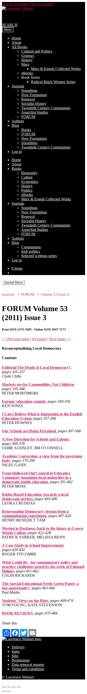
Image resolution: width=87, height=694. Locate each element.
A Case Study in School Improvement (32, 545)
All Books (19, 47)
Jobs (15, 656)
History (27, 60)
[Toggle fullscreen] (13, 686)
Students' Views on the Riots (25, 601)
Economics (29, 182)
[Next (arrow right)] (9, 691)
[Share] (9, 686)
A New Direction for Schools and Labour (35, 439)
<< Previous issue (15, 339)
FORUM (28, 117)
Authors (18, 121)
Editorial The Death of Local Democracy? (36, 367)
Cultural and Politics (36, 51)
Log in (17, 152)
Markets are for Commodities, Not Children (38, 384)
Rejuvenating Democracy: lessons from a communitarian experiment (35, 513)
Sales (16, 651)
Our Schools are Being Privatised (29, 431)
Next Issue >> (59, 339)
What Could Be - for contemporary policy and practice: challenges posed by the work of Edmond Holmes (43, 566)
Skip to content (42, 4)
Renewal (28, 99)
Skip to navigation (16, 4)
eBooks (27, 73)
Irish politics (30, 251)
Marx (25, 64)
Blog (15, 125)
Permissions (21, 660)
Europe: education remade (24, 401)
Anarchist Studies (34, 112)
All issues (38, 339)
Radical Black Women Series (53, 82)
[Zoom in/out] (18, 686)
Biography (29, 173)
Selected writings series (39, 256)
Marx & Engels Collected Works (56, 69)
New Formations (34, 95)
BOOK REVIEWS (17, 613)
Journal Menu (13, 282)
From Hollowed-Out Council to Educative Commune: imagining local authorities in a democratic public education (36, 477)
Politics (26, 190)
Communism (31, 247)
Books (26, 130)
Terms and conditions (28, 669)
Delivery (18, 647)
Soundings (29, 90)
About (16, 42)
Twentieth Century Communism (45, 108)
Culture (27, 177)
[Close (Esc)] (4, 686)
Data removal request (28, 664)
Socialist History (33, 104)
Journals (18, 86)
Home (16, 38)
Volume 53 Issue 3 (55, 294)
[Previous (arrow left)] (4, 691)
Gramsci (27, 56)
